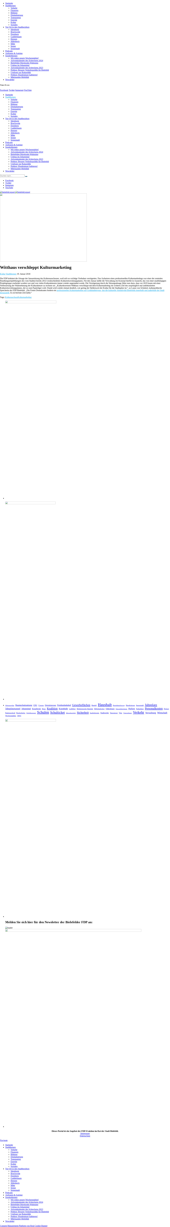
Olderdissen (110, 709)
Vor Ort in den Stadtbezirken (17, 27)
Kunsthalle (63, 709)
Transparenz (16, 17)
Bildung (14, 13)
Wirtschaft (162, 712)
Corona (41, 705)
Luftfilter (72, 709)
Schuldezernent (31, 713)
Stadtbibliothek (94, 713)
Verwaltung (150, 713)
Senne (13, 46)
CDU (35, 705)
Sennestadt (15, 48)
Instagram (19, 90)
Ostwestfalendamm (121, 709)
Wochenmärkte (10, 716)
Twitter (12, 90)
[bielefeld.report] (15, 192)
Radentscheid (10, 713)
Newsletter (9, 79)
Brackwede (15, 32)
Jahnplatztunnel (12, 708)
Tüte (120, 713)
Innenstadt (140, 705)
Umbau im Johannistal (20, 65)
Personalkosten (154, 708)
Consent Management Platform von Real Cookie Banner (23, 1226)
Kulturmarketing (24, 297)
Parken (131, 708)
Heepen (14, 39)
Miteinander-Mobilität (20, 77)
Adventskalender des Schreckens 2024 (27, 60)
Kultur (13, 22)
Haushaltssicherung (119, 705)
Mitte (13, 44)
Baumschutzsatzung (23, 705)
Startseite (9, 3)
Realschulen (20, 713)
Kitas (44, 709)
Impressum (85, 1133)
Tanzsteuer (114, 713)
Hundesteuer (130, 705)
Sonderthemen (11, 56)
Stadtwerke (104, 713)
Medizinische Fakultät (85, 709)
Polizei (166, 709)
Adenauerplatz (9, 705)
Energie (14, 20)
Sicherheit (83, 712)
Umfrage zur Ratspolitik (21, 72)
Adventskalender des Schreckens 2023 (27, 68)
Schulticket (57, 712)
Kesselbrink (36, 709)
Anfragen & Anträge (14, 53)
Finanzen (14, 10)
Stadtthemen (10, 6)
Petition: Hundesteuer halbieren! (24, 75)
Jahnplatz (151, 705)
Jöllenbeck (15, 41)
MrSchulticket (99, 709)
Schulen (43, 712)
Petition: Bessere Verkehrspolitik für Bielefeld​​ (30, 70)
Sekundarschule (71, 713)
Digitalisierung (17, 15)
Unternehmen (127, 713)
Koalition (52, 708)
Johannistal (26, 709)
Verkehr (14, 8)
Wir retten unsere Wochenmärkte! (25, 58)
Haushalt (105, 705)
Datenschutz (85, 1136)
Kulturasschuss (11, 297)
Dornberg (15, 34)
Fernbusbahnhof (64, 705)
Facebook (4, 90)
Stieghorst (15, 29)
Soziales (14, 25)
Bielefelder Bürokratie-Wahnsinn (24, 63)
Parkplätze (140, 709)
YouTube (28, 90)
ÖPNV (19, 716)
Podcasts (9, 51)
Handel (94, 705)
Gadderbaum (16, 37)
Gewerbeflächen (81, 705)
